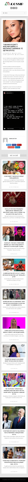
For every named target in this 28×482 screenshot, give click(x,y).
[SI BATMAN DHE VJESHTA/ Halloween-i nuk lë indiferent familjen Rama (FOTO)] (14, 417)
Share (14, 145)
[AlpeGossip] (14, 3)
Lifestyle (19, 53)
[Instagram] (16, 8)
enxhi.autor (11, 54)
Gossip (15, 53)
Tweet (9, 145)
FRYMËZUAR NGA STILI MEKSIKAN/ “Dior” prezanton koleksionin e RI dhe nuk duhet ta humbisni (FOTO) (14, 303)
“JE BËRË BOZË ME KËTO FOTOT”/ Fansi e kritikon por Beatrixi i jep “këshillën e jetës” (14, 275)
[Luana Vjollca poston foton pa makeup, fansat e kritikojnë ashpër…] (14, 323)
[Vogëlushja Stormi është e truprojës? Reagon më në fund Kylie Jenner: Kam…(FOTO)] (14, 453)
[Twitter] (11, 8)
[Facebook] (14, 8)
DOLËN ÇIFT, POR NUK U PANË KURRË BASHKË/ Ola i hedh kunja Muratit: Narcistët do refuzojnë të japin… (14, 244)
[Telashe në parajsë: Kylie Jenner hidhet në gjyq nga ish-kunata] (14, 350)
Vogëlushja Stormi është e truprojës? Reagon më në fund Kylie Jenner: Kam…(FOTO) (14, 462)
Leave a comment (20, 54)
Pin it (20, 145)
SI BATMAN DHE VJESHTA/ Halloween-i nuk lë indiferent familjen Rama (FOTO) (14, 432)
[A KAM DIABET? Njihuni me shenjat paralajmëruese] (14, 167)
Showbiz (5, 54)
